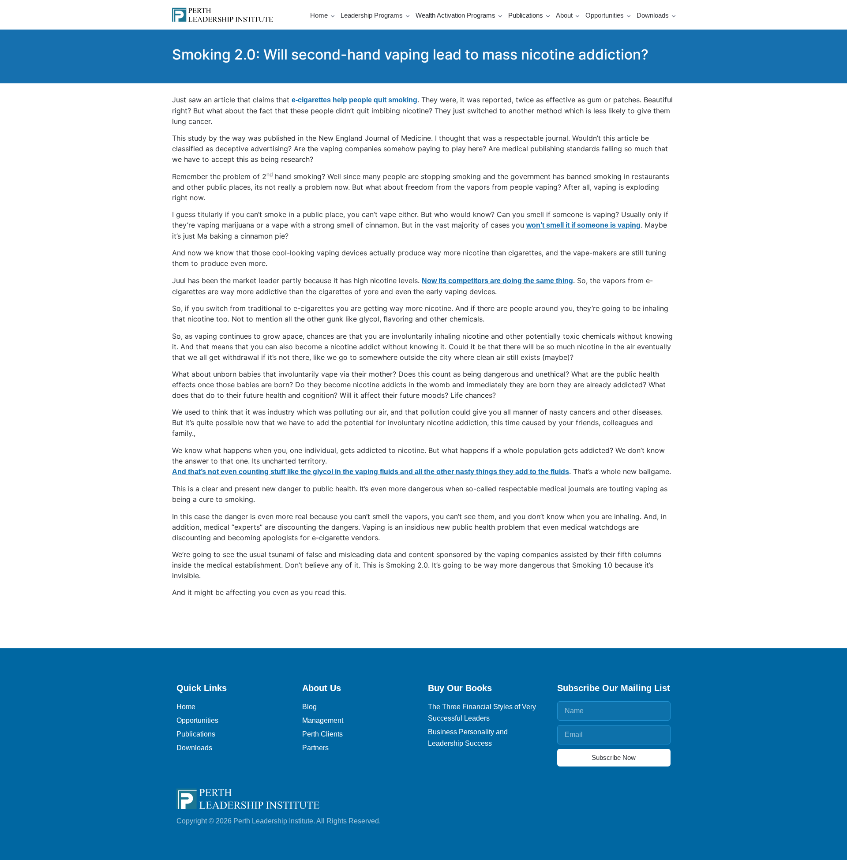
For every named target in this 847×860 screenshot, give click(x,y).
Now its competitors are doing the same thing (497, 280)
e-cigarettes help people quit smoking (354, 100)
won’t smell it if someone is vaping (583, 225)
